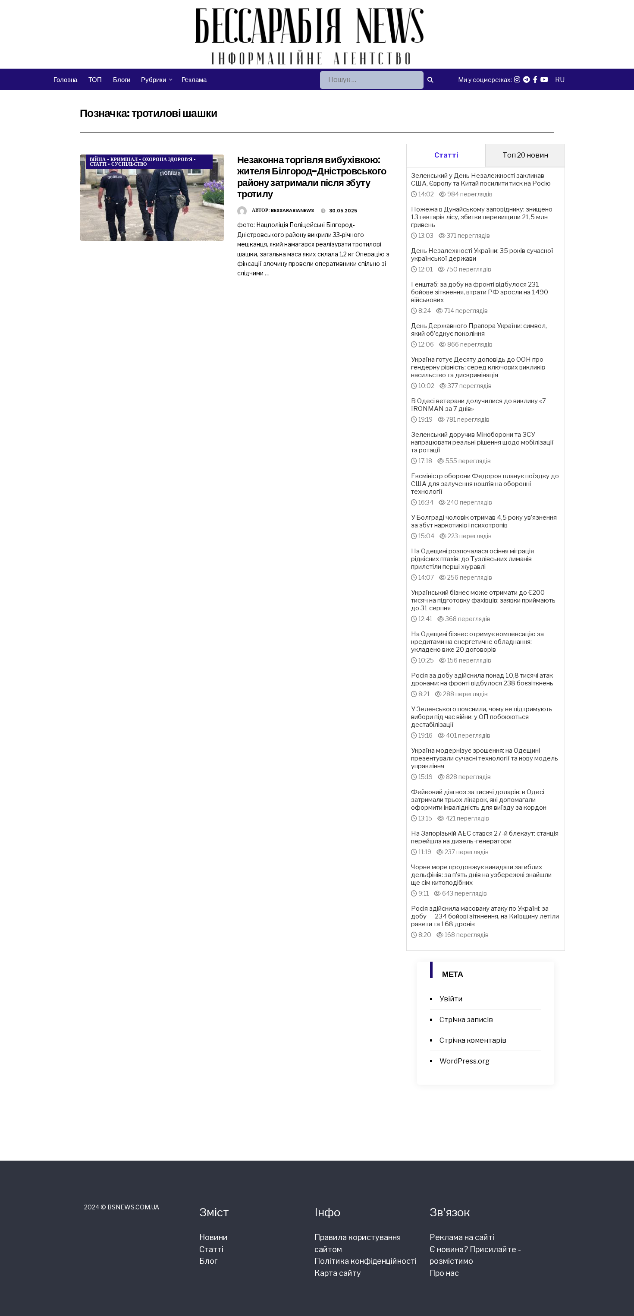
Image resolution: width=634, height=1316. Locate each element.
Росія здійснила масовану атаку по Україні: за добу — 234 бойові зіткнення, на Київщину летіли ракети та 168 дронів (485, 916)
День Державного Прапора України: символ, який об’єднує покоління (479, 330)
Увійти (450, 999)
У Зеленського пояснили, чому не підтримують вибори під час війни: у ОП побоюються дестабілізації (481, 717)
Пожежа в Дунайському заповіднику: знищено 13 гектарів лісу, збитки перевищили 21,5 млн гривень (481, 217)
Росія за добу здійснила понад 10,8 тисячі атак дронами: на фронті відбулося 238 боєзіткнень (482, 679)
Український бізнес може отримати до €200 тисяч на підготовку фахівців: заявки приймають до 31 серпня (483, 600)
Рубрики (153, 79)
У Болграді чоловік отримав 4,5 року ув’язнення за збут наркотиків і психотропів (484, 521)
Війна (98, 159)
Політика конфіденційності (365, 1261)
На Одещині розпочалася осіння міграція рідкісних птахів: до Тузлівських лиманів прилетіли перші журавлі (472, 559)
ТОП (95, 79)
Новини (213, 1237)
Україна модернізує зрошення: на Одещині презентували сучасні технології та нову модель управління (484, 758)
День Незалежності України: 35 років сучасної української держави (482, 254)
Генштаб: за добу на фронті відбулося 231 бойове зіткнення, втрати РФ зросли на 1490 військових (479, 292)
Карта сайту (337, 1273)
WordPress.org (464, 1061)
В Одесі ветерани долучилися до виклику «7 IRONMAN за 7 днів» (478, 405)
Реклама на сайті (462, 1237)
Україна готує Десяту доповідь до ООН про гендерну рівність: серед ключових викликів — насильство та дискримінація (481, 367)
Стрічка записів (466, 1020)
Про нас (444, 1273)
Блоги (121, 79)
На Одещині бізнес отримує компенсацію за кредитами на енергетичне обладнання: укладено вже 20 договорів (477, 641)
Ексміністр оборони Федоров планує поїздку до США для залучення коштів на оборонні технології (485, 483)
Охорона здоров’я (167, 159)
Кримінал (124, 159)
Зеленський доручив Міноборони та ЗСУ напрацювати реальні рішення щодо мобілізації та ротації (482, 442)
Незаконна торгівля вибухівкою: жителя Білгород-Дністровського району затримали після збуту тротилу (311, 177)
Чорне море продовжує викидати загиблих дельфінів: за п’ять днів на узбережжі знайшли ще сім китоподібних (481, 875)
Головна (65, 79)
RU (560, 80)
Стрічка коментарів (472, 1040)
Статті (98, 164)
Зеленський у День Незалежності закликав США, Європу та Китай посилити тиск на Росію (481, 179)
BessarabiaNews (292, 210)
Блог (208, 1261)
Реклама (194, 79)
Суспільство (129, 164)
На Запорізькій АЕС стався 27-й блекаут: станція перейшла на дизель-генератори (485, 837)
